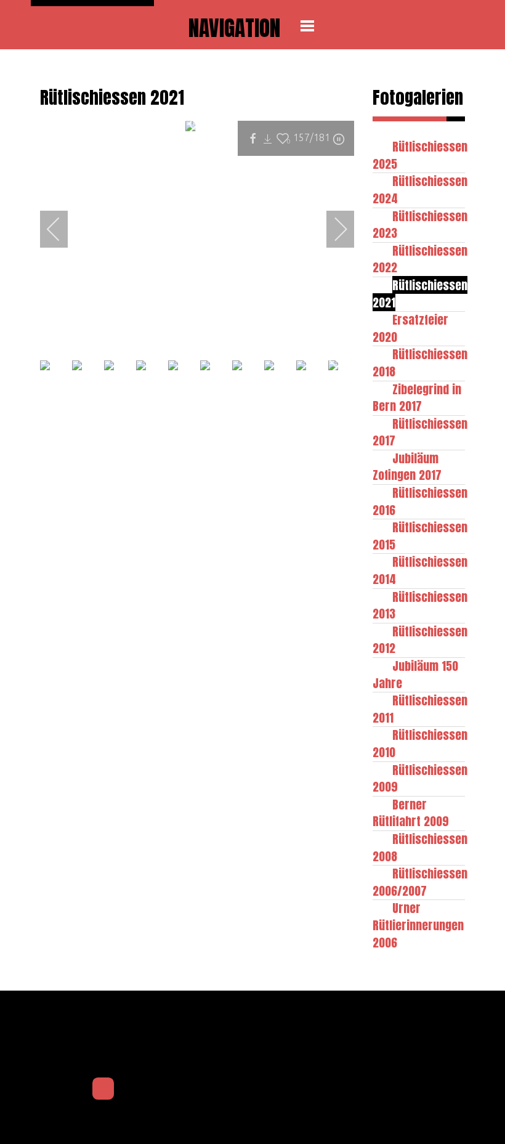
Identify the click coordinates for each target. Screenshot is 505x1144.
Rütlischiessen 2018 (420, 362)
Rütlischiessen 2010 (420, 743)
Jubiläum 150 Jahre (415, 674)
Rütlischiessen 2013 (420, 605)
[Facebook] (103, 1088)
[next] (332, 229)
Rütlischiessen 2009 (420, 778)
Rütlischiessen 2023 (420, 224)
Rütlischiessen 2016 (420, 501)
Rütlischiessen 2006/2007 (420, 881)
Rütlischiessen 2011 (420, 708)
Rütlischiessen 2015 (420, 535)
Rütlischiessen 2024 (420, 189)
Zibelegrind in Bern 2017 (417, 397)
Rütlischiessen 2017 (420, 432)
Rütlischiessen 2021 (420, 293)
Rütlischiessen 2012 (420, 639)
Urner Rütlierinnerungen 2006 (418, 925)
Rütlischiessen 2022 (420, 259)
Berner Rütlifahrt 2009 (411, 812)
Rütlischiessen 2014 (420, 570)
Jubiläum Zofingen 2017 (407, 466)
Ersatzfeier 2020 (410, 328)
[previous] (61, 229)
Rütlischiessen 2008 (420, 847)
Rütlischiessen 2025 (420, 154)
